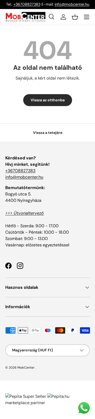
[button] (75, 17)
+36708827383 (26, 4)
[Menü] (86, 17)
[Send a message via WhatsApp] (84, 408)
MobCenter (26, 367)
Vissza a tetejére (47, 132)
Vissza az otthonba (48, 100)
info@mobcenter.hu (72, 4)
